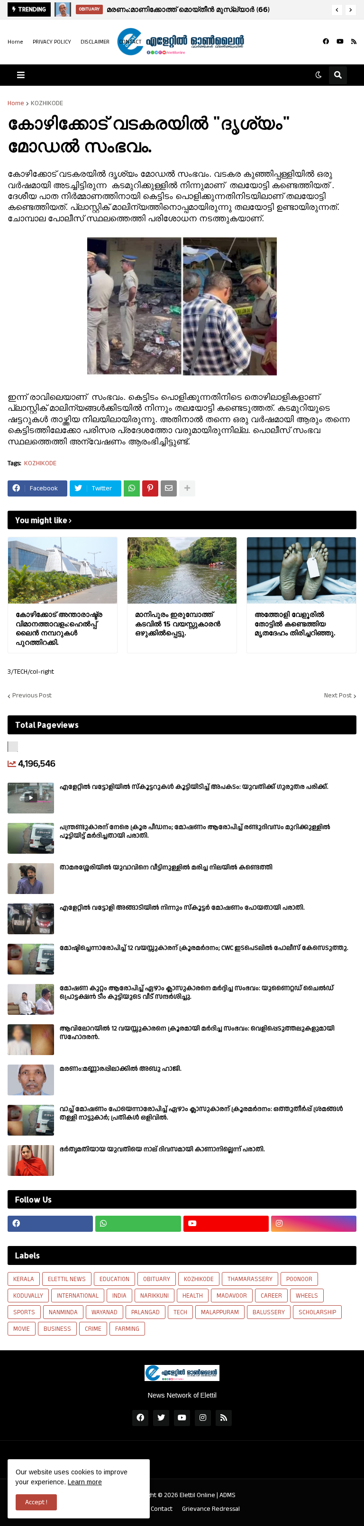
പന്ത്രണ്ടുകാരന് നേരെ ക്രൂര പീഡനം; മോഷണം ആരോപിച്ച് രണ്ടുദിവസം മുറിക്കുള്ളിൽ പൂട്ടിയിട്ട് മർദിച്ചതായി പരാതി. (195, 831)
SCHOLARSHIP (317, 1312)
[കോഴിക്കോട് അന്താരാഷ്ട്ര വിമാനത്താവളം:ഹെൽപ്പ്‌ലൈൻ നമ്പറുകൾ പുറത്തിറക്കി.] (62, 570)
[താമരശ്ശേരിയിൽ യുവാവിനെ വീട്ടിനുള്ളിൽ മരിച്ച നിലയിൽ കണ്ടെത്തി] (31, 878)
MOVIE (21, 1329)
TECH (180, 1312)
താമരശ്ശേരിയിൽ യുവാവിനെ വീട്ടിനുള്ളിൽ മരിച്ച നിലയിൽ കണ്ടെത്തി (166, 867)
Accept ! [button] (36, 1502)
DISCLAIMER (95, 42)
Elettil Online (197, 1495)
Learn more (85, 1482)
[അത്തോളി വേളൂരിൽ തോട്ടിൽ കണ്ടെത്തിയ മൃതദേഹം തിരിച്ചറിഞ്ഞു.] (301, 570)
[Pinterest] (150, 488)
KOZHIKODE (47, 103)
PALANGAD (145, 1312)
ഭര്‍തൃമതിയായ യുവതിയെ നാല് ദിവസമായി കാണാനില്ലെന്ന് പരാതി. (162, 1149)
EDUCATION (114, 1279)
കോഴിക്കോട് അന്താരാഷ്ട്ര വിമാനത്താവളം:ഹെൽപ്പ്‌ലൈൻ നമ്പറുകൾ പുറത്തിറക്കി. (59, 628)
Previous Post (32, 696)
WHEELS (307, 1295)
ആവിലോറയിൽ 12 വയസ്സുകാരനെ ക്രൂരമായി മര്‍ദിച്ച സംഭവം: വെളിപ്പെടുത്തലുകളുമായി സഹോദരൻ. (197, 1032)
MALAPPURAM (220, 1312)
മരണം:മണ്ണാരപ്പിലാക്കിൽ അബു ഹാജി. (121, 1069)
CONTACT (130, 42)
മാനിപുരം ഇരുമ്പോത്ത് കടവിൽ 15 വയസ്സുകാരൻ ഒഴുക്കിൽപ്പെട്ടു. (177, 623)
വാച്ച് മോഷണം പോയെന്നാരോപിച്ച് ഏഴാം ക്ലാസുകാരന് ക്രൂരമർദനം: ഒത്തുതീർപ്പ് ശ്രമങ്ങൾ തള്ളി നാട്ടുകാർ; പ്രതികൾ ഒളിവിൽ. (201, 1113)
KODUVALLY (28, 1295)
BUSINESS (57, 1329)
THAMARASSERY (250, 1279)
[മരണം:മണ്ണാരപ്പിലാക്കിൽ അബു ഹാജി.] (31, 1080)
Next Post (338, 696)
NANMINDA (63, 1312)
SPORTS (24, 1312)
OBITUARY (156, 1279)
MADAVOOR (232, 1295)
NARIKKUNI (154, 1295)
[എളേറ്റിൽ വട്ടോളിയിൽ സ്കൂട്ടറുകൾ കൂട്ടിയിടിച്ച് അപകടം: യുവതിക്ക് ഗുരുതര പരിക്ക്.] (31, 798)
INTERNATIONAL (78, 1295)
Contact (162, 1509)
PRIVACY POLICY (52, 42)
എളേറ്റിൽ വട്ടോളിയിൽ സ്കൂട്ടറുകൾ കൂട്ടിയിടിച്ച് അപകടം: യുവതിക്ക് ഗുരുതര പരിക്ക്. (194, 787)
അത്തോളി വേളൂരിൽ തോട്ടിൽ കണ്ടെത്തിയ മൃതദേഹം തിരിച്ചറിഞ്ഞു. (295, 623)
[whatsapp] (138, 1224)
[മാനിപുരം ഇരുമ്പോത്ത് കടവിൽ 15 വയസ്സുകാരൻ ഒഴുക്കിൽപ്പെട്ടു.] (182, 570)
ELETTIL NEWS (67, 1279)
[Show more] (187, 488)
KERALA (23, 1279)
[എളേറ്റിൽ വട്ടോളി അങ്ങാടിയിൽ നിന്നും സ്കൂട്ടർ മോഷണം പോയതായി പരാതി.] (31, 918)
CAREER (271, 1295)
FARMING (127, 1329)
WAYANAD (104, 1312)
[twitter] (161, 1418)
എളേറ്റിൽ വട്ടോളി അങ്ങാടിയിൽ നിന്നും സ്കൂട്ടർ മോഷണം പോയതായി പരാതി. (182, 907)
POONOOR (299, 1279)
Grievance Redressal (211, 1509)
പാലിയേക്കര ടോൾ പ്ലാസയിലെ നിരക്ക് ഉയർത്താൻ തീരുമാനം (208, 9)
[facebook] (326, 41)
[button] (337, 10)
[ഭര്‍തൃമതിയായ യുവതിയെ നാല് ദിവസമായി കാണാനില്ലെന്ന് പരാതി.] (31, 1160)
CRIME (93, 1329)
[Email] (169, 488)
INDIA (119, 1295)
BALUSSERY (269, 1312)
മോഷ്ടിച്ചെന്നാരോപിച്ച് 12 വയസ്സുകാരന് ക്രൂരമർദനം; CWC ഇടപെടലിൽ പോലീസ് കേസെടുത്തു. (204, 948)
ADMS (227, 1495)
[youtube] (340, 41)
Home (15, 42)
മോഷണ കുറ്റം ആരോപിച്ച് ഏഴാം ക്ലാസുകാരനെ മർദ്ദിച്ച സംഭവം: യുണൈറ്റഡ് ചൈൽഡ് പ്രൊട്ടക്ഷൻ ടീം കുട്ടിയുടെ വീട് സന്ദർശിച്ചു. (197, 992)
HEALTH (192, 1295)
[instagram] (313, 1224)
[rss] (353, 41)
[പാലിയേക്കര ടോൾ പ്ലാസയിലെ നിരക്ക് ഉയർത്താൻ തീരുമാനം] (63, 9)
